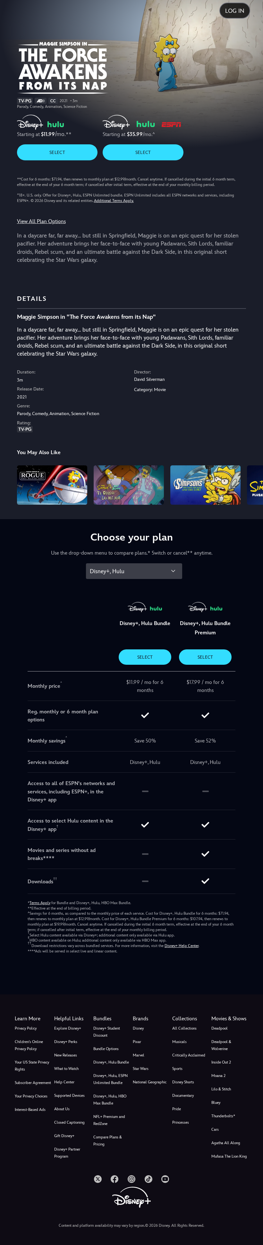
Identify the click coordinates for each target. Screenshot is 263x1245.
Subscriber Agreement (33, 1082)
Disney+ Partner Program (67, 1153)
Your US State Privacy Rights (32, 1066)
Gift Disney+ (64, 1136)
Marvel (138, 1055)
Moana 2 (218, 1075)
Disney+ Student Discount (106, 1032)
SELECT (57, 152)
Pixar (137, 1042)
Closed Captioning (69, 1122)
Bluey (215, 1102)
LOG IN (234, 10)
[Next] (252, 484)
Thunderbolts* (223, 1116)
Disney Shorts (183, 1082)
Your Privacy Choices (31, 1096)
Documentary (183, 1095)
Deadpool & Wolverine (221, 1045)
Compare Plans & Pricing (107, 1140)
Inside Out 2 (221, 1062)
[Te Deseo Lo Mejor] (129, 485)
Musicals (179, 1042)
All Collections (184, 1028)
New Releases (65, 1055)
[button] (72, 1019)
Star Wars (140, 1068)
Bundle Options (106, 1049)
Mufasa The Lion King (229, 1156)
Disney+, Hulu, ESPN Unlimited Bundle (110, 1079)
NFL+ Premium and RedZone (109, 1120)
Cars (215, 1129)
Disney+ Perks (65, 1042)
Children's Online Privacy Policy (29, 1045)
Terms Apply (40, 903)
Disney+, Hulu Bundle (111, 1062)
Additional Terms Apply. (114, 200)
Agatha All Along (225, 1143)
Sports (177, 1068)
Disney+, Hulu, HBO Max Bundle (109, 1099)
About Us (62, 1109)
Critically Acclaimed (188, 1055)
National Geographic (149, 1082)
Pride (176, 1109)
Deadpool (219, 1028)
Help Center (64, 1082)
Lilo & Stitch (221, 1089)
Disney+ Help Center (182, 946)
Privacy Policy (26, 1028)
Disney (138, 1028)
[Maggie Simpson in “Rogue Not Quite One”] (52, 485)
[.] (98, 1179)
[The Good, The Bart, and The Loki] (205, 485)
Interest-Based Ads (30, 1109)
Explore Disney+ (67, 1028)
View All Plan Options (41, 221)
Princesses (180, 1122)
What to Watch (66, 1068)
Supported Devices (69, 1095)
